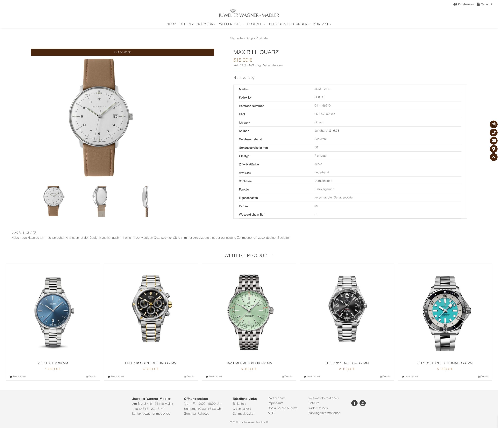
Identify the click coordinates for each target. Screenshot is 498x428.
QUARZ (319, 97)
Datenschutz (276, 398)
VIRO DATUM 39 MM (53, 363)
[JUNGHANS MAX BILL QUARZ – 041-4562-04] (122, 117)
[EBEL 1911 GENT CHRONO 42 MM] (151, 310)
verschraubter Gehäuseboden (334, 197)
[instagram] (362, 403)
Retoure (314, 403)
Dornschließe (323, 181)
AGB (271, 413)
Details (92, 377)
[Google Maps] (494, 149)
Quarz (318, 122)
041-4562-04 (323, 105)
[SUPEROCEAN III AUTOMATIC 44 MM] (445, 310)
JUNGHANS (322, 89)
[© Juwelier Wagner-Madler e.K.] (249, 10)
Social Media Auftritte (282, 408)
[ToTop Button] (494, 157)
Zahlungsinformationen (324, 413)
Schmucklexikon (244, 413)
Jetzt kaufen (19, 377)
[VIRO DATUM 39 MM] (53, 310)
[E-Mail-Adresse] (494, 141)
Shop (249, 38)
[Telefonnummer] (494, 132)
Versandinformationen (324, 398)
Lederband (322, 172)
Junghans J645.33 (327, 130)
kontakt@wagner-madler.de (151, 413)
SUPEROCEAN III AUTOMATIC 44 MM (445, 363)
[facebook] (354, 403)
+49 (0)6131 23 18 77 (148, 409)
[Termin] (494, 124)
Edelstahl (321, 139)
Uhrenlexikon (242, 409)
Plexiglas (320, 156)
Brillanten (239, 404)
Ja (316, 206)
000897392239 (325, 114)
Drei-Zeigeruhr (324, 189)
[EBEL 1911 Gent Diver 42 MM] (347, 310)
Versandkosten (273, 65)
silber (318, 164)
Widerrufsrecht (319, 408)
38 (316, 147)
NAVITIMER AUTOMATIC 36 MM (248, 363)
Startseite (236, 38)
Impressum (275, 403)
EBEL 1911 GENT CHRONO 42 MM (151, 363)
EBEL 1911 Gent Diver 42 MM (347, 363)
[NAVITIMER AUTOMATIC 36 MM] (249, 310)
